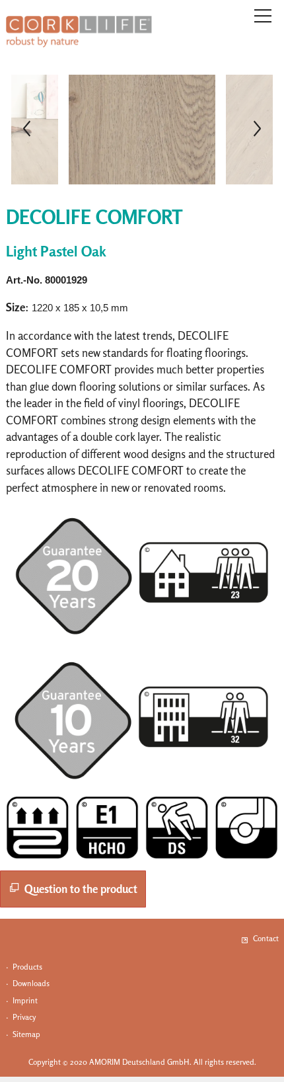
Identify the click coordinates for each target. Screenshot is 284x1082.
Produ (23, 967)
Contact (266, 938)
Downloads (31, 983)
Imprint (25, 1000)
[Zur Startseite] (79, 32)
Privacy (24, 1017)
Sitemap (26, 1034)
